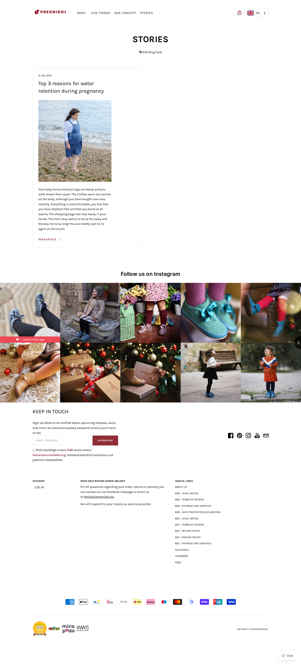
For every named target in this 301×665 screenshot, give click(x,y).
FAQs (178, 562)
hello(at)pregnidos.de (99, 497)
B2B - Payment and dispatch (193, 505)
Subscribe (105, 440)
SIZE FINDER (100, 13)
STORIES (146, 13)
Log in (39, 487)
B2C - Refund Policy (188, 530)
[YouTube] (257, 436)
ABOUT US (181, 486)
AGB (70, 450)
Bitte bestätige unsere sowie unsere (73, 455)
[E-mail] (266, 436)
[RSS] (140, 52)
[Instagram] (248, 436)
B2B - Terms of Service (189, 499)
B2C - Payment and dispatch (193, 543)
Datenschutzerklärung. (49, 455)
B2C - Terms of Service (189, 524)
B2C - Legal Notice (187, 518)
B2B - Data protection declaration (197, 512)
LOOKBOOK (181, 556)
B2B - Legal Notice (187, 493)
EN (258, 13)
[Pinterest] (239, 436)
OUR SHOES (182, 549)
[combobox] (257, 13)
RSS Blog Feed (152, 52)
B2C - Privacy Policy (188, 537)
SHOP (81, 13)
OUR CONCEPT (125, 13)
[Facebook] (230, 436)
